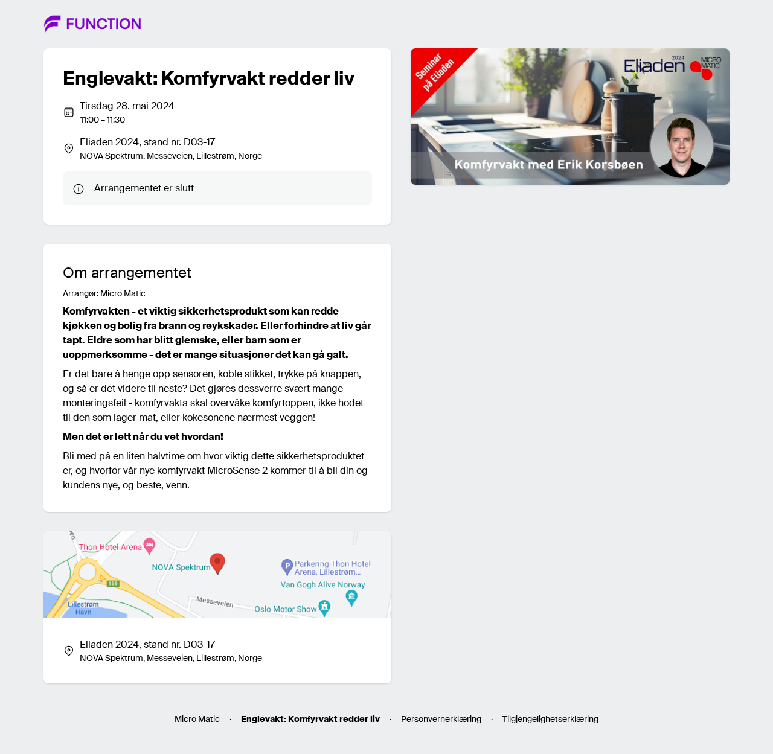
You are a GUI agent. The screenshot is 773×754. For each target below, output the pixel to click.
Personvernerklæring (441, 719)
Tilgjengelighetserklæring (550, 719)
